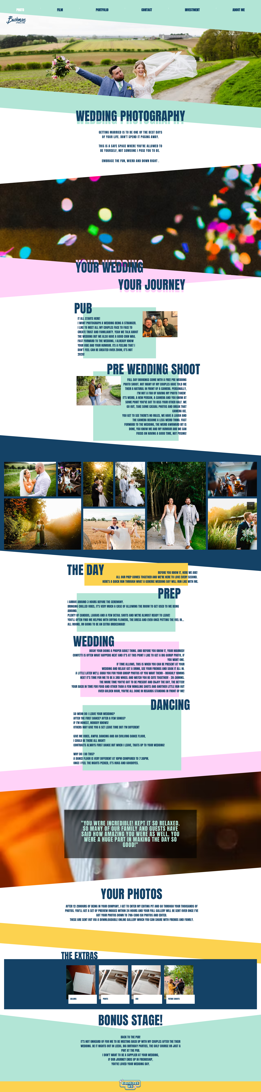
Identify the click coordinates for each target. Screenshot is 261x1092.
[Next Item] (251, 506)
